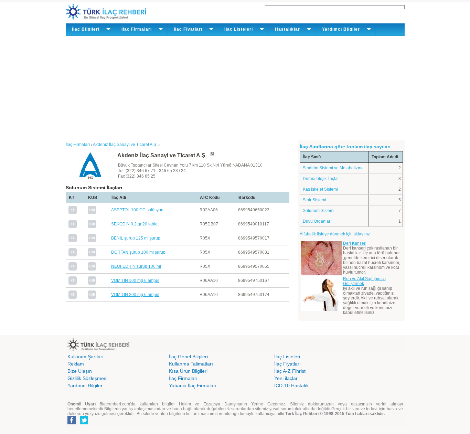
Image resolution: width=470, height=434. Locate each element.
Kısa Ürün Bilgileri (188, 371)
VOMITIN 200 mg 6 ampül (135, 294)
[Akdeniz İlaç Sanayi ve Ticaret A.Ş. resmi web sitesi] (211, 155)
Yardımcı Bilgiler (85, 385)
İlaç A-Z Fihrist (290, 371)
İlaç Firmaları (183, 378)
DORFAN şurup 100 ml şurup (138, 252)
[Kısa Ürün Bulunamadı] (92, 212)
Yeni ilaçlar (286, 378)
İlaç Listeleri (287, 356)
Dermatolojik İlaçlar (321, 178)
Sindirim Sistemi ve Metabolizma (333, 168)
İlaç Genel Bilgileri (188, 356)
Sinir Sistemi (314, 200)
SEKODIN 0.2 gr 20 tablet (135, 224)
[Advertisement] (235, 88)
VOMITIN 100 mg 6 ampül (135, 280)
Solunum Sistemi (318, 210)
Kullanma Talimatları (191, 364)
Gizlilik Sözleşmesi (87, 378)
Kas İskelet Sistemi (320, 189)
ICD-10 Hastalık (291, 385)
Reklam (75, 364)
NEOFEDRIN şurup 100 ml (136, 266)
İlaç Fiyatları (287, 364)
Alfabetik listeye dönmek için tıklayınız (335, 234)
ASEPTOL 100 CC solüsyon (137, 210)
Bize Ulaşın (79, 371)
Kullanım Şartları (85, 356)
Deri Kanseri (354, 243)
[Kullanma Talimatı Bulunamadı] (72, 212)
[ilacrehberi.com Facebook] (71, 423)
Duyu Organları (317, 221)
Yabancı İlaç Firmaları (192, 385)
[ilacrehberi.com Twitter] (84, 423)
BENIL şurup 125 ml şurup (135, 238)
